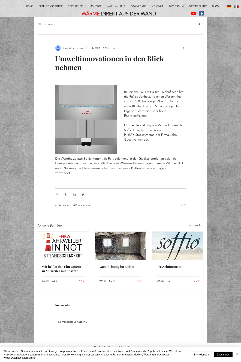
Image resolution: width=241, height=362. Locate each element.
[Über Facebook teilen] (57, 194)
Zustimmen (223, 354)
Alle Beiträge (45, 24)
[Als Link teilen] (83, 194)
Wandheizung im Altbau (116, 267)
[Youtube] (193, 13)
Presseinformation (169, 267)
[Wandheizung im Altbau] (120, 246)
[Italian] (236, 6)
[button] (199, 23)
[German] (229, 6)
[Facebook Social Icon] (201, 13)
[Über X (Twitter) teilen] (65, 194)
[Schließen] (237, 354)
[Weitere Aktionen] (184, 48)
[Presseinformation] (177, 246)
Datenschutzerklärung (23, 357)
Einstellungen (201, 354)
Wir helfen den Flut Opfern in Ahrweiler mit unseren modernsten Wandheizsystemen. (61, 269)
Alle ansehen (196, 225)
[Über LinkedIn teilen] (74, 194)
